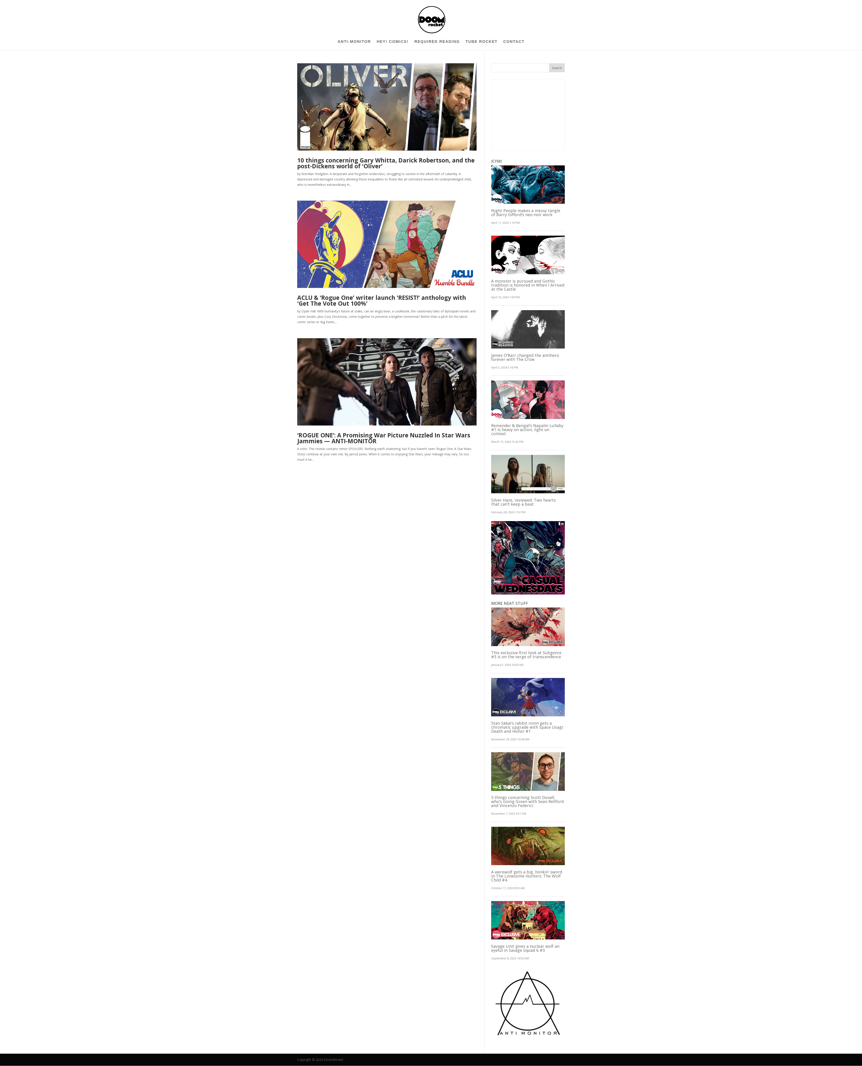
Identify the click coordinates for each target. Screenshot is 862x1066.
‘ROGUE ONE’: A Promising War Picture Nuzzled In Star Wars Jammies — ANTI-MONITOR (383, 438)
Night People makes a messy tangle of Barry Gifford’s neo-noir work (525, 212)
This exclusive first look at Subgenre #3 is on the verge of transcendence (526, 654)
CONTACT (513, 42)
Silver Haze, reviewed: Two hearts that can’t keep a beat (523, 502)
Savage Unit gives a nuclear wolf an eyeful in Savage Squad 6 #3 (525, 948)
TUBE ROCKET (481, 42)
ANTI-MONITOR (354, 42)
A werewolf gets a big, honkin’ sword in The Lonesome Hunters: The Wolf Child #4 (526, 876)
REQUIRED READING (437, 42)
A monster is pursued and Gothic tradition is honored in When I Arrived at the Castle (527, 285)
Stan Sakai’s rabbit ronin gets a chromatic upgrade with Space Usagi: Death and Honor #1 (527, 727)
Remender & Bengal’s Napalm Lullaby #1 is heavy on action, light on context (527, 429)
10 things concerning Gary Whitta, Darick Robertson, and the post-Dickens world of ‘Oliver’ (386, 163)
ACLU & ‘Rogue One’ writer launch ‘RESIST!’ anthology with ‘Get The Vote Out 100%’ (381, 300)
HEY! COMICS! (393, 42)
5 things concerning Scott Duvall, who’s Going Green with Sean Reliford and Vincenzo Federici (527, 801)
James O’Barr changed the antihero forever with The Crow (525, 357)
